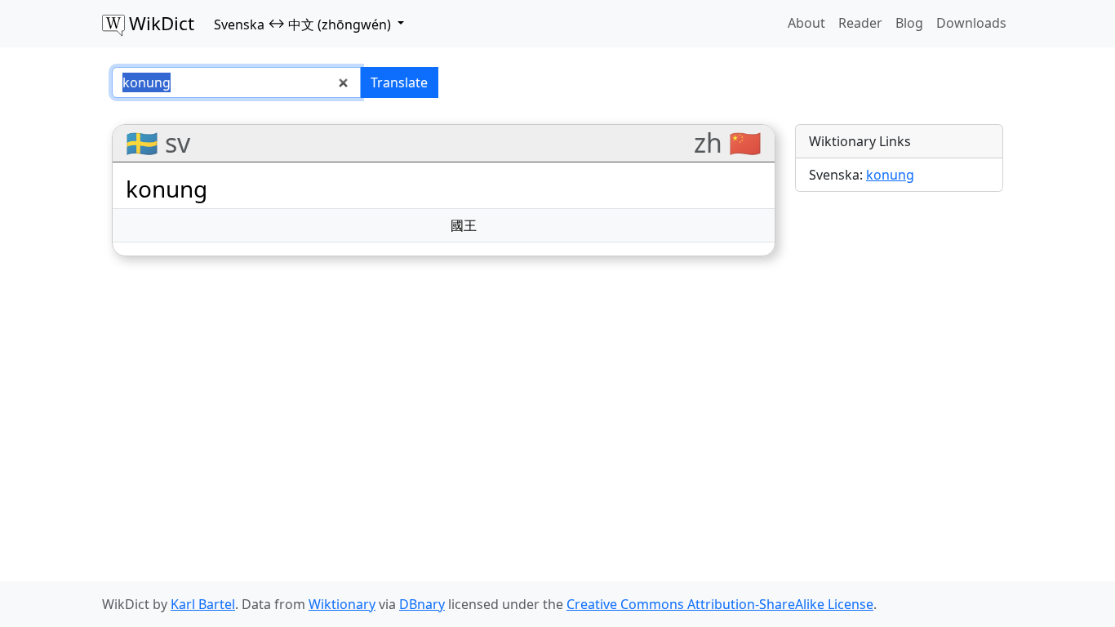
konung (890, 175)
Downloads (971, 23)
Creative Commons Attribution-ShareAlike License (719, 604)
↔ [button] (302, 23)
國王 (464, 225)
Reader (860, 23)
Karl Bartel (203, 604)
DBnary (422, 604)
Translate (399, 82)
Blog (909, 23)
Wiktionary (342, 604)
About (806, 23)
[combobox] (236, 82)
